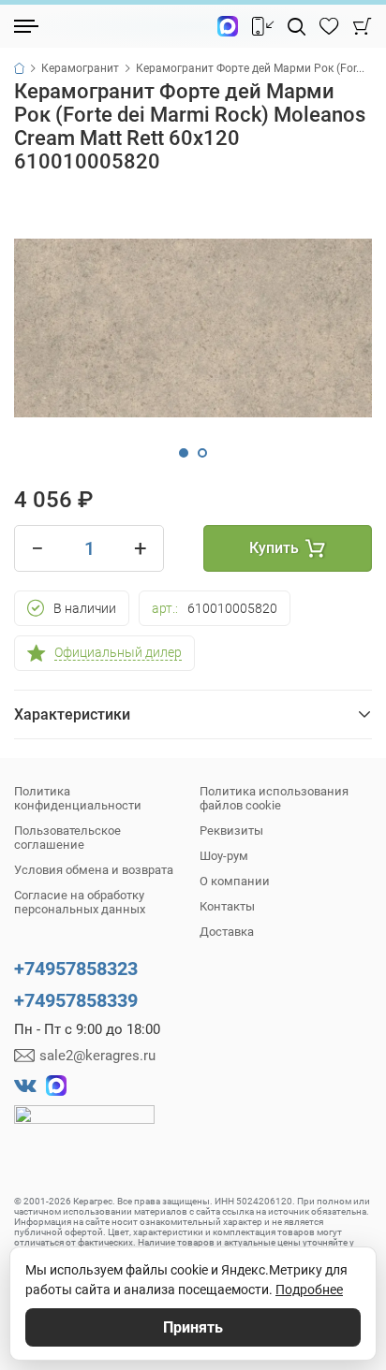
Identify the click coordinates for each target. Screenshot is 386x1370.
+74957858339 (76, 1000)
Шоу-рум (224, 856)
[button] (183, 453)
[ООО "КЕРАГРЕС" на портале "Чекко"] (84, 1127)
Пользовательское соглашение (67, 837)
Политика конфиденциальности (77, 798)
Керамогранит (80, 68)
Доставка (227, 932)
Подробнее (309, 1289)
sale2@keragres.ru (97, 1055)
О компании (235, 881)
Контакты (227, 906)
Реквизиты (231, 830)
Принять (193, 1327)
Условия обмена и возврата (93, 870)
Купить (274, 548)
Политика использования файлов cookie (274, 798)
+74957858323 (76, 968)
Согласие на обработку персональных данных (79, 902)
